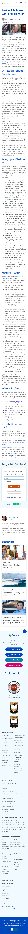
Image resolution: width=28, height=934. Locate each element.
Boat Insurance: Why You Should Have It (13, 593)
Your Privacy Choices (7, 909)
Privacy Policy (5, 895)
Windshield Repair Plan (8, 791)
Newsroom (4, 876)
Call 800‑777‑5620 (16, 497)
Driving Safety (7, 562)
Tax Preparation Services (8, 809)
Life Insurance (17, 740)
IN (12, 822)
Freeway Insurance (7, 447)
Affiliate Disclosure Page (17, 925)
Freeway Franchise (6, 861)
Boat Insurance (5, 745)
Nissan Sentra (5, 846)
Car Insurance (5, 735)
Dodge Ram (16, 840)
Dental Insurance (18, 745)
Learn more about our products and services (14, 492)
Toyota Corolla (21, 846)
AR (6, 820)
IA (6, 822)
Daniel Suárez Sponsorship (5, 872)
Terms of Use (5, 893)
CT (16, 820)
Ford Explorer (5, 842)
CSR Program (5, 866)
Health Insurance (18, 742)
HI (4, 822)
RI (24, 827)
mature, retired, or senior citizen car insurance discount (14, 442)
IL (10, 822)
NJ (4, 827)
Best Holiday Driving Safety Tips (11, 566)
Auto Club (4, 788)
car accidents (18, 401)
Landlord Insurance (7, 780)
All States (6, 831)
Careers (4, 864)
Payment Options (18, 859)
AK (2, 820)
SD (4, 829)
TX (9, 829)
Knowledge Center (7, 880)
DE (21, 820)
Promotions (4, 869)
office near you (12, 455)
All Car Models (5, 849)
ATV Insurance (5, 748)
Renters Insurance (6, 765)
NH (2, 827)
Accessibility (17, 869)
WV (23, 829)
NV (9, 827)
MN (7, 825)
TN (7, 829)
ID (8, 822)
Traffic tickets (9, 410)
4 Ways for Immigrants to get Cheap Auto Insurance (13, 621)
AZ (9, 820)
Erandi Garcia (14, 19)
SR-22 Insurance (6, 755)
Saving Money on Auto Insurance (12, 617)
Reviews (16, 862)
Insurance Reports (7, 883)
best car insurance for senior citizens (12, 439)
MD (24, 822)
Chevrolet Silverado (7, 840)
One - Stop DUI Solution (8, 812)
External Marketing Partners (9, 906)
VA (13, 829)
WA (18, 829)
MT (15, 825)
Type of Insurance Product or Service (13, 471)
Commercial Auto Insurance (9, 783)
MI (4, 825)
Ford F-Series (12, 842)
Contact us (17, 857)
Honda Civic (13, 844)
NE (23, 825)
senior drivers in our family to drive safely (14, 278)
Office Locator (6, 887)
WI (20, 829)
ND (20, 825)
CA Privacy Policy (6, 901)
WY (2, 831)
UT (11, 829)
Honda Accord (5, 844)
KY (16, 822)
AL (4, 820)
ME (2, 825)
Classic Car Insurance (7, 758)
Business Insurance (7, 778)
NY (12, 827)
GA (2, 822)
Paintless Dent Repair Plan (8, 801)
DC (18, 820)
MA (21, 822)
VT (16, 829)
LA (19, 822)
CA (11, 820)
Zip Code (6, 478)
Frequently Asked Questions (18, 865)
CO (14, 820)
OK (17, 827)
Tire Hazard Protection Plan (9, 798)
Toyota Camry (13, 846)
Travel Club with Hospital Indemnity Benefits (19, 770)
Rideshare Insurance (7, 786)
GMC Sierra (20, 842)
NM (7, 827)
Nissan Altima (20, 844)
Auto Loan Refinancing (7, 806)
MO (10, 825)
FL (23, 820)
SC (2, 829)
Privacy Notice (5, 898)
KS (14, 822)
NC (18, 825)
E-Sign (3, 903)
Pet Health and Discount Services (10, 804)
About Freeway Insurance (5, 857)
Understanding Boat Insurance (12, 590)
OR (19, 827)
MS (13, 825)
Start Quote (14, 486)
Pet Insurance (17, 752)
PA (22, 827)
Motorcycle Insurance (7, 738)
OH (14, 827)
